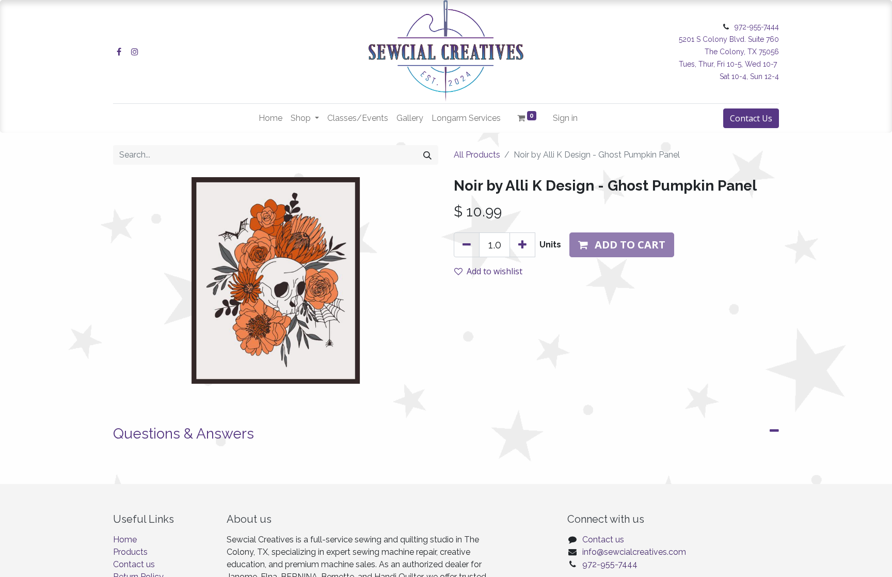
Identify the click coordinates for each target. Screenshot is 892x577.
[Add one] (522, 244)
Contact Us (751, 118)
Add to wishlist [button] (494, 271)
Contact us (134, 564)
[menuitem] (270, 118)
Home (125, 539)
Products (130, 552)
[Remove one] (467, 244)
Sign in (565, 118)
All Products (477, 155)
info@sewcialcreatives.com (634, 552)
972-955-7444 (610, 564)
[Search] (427, 155)
